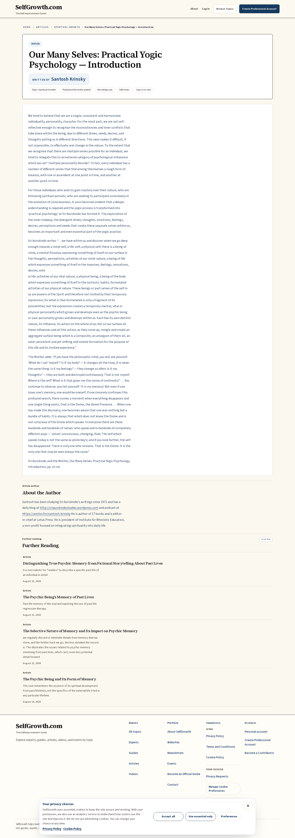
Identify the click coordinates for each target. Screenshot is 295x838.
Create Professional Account (258, 742)
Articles (42, 27)
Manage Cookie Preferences (218, 789)
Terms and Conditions (220, 747)
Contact (172, 785)
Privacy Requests (217, 776)
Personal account (256, 732)
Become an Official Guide (183, 774)
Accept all (168, 816)
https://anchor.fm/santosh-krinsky (46, 514)
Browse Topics (224, 9)
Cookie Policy (215, 757)
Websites (173, 742)
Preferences (229, 816)
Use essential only (201, 816)
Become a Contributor (259, 753)
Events (171, 764)
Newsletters (175, 753)
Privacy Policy (215, 736)
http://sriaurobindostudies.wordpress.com (69, 508)
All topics (135, 732)
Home (27, 27)
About (194, 9)
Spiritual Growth (67, 27)
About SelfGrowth (179, 732)
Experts (134, 742)
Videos (133, 774)
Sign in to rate (143, 89)
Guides (133, 753)
